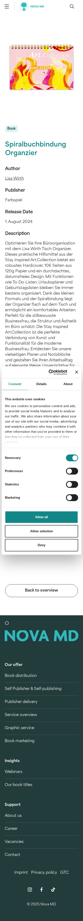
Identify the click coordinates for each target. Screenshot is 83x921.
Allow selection (41, 531)
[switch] (72, 471)
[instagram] (30, 889)
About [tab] (68, 384)
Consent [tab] (15, 384)
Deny (41, 545)
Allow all (41, 517)
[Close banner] (76, 372)
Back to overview (41, 591)
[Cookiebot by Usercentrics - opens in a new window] (50, 372)
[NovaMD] (9, 623)
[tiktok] (53, 889)
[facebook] (41, 889)
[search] (72, 6)
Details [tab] (41, 384)
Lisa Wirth (14, 179)
